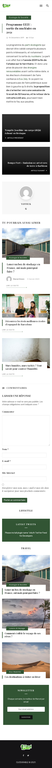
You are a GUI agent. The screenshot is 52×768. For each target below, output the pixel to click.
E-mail (6, 460)
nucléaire (36, 56)
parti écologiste (33, 45)
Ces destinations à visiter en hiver (22, 676)
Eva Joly (23, 79)
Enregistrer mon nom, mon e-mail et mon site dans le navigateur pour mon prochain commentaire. (25, 489)
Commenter (8, 411)
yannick (26, 203)
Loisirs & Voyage (17, 628)
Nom (5, 449)
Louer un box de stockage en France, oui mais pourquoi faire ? (23, 268)
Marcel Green (18, 279)
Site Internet (8, 472)
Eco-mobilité (15, 672)
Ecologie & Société (18, 17)
